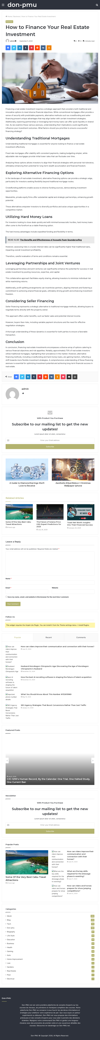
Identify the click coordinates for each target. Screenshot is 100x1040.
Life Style (11, 936)
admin (12, 41)
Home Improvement (15, 959)
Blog (8, 920)
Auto (9, 955)
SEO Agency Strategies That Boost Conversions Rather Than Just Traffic (53, 705)
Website (55, 588)
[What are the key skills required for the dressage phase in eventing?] (58, 876)
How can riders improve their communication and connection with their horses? (57, 646)
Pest (9, 975)
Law (8, 963)
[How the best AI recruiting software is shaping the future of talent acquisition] (12, 683)
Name (8, 579)
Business (16, 16)
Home (9, 16)
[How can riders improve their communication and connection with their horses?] (12, 654)
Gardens (10, 967)
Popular (17, 637)
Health (9, 947)
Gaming (10, 951)
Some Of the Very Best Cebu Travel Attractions (18, 523)
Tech (9, 924)
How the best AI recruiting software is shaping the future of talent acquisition (56, 677)
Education (11, 940)
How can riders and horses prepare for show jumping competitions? (79, 888)
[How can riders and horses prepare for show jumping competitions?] (58, 891)
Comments (81, 637)
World (9, 916)
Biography (11, 932)
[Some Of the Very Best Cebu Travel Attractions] (19, 512)
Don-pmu (10, 928)
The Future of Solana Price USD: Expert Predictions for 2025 (48, 524)
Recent (49, 637)
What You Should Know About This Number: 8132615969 (46, 694)
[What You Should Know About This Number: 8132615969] (12, 697)
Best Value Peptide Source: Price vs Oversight (33, 782)
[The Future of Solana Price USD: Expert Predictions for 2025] (50, 512)
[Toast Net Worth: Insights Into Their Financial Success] (80, 512)
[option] (50, 760)
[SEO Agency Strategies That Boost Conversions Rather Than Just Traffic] (12, 711)
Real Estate (11, 971)
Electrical (10, 979)
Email (8, 588)
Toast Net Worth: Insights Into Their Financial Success (80, 523)
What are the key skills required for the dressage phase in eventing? (78, 873)
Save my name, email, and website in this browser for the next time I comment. (38, 597)
